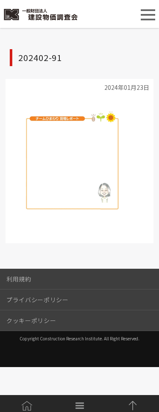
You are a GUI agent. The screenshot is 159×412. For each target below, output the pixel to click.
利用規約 (18, 279)
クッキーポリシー (31, 320)
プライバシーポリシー (37, 299)
